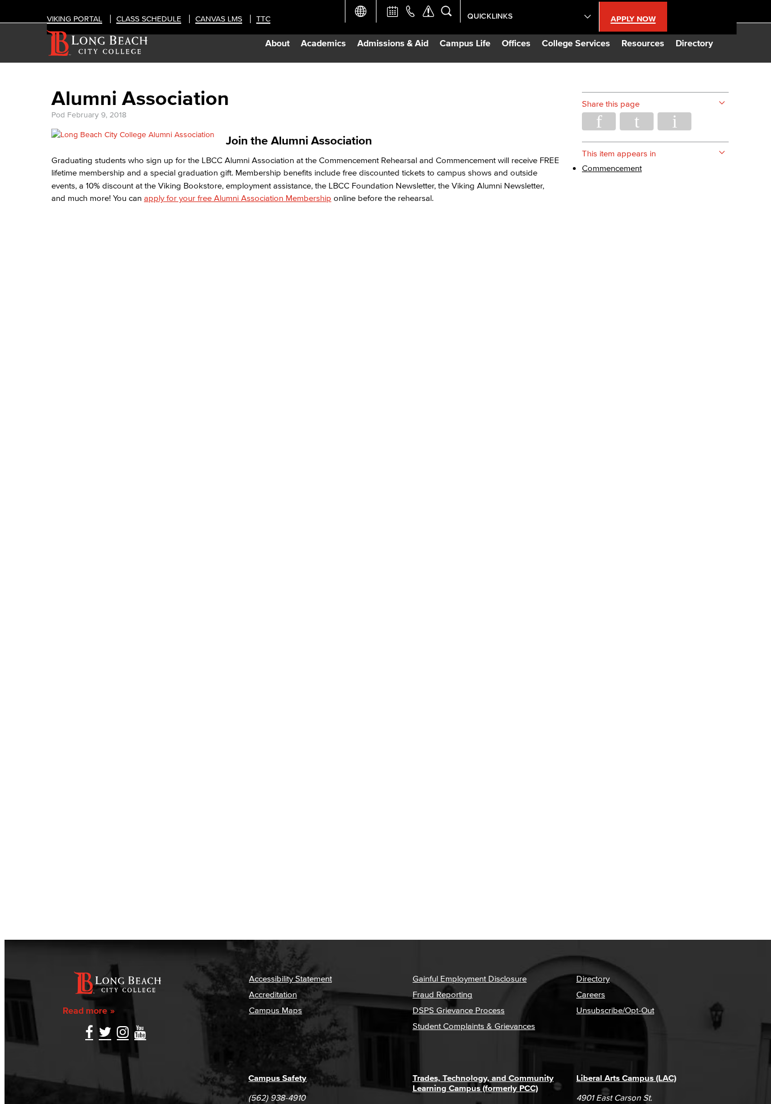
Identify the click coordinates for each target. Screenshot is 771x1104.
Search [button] (446, 11)
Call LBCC (410, 11)
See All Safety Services (428, 11)
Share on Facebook (599, 121)
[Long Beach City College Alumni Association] (132, 134)
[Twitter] (105, 1033)
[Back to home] (97, 43)
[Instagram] (123, 1033)
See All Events (392, 11)
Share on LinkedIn (674, 121)
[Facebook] (89, 1033)
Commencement (612, 168)
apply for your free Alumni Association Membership (237, 198)
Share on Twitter (637, 121)
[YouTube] (140, 1033)
